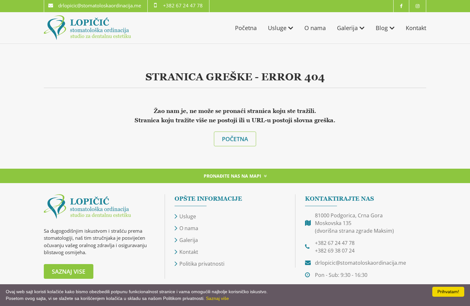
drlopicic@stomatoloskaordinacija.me (99, 5)
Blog (382, 28)
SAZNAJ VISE (68, 271)
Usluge (277, 28)
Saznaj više (217, 298)
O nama (315, 28)
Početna (246, 28)
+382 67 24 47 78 (183, 5)
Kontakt (416, 28)
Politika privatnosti (201, 263)
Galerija (347, 28)
